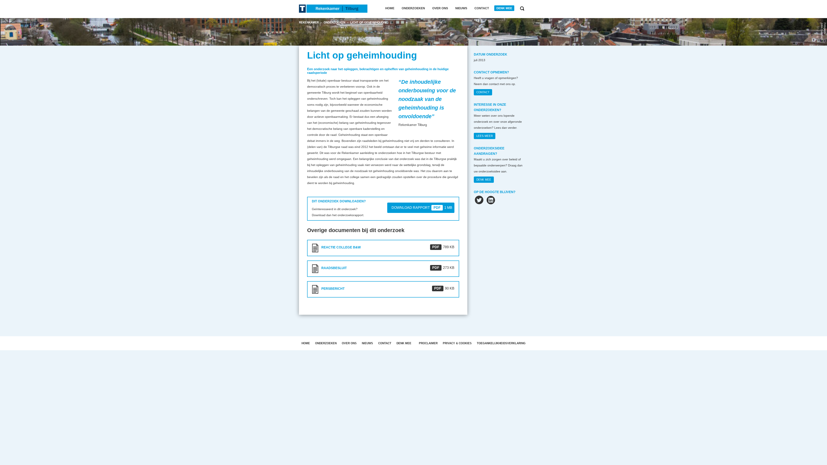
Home (389, 8)
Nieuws (461, 8)
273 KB (443, 268)
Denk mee (504, 8)
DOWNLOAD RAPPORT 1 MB (422, 207)
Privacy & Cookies (457, 343)
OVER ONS (349, 343)
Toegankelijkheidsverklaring (501, 343)
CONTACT (483, 92)
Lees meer (484, 136)
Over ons (440, 8)
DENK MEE (483, 179)
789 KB (443, 247)
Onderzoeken (413, 8)
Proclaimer (428, 343)
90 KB (444, 288)
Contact (481, 8)
